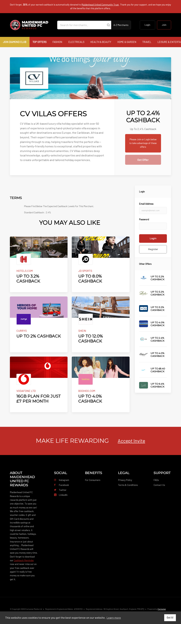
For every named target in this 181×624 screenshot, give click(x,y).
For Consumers (92, 480)
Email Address (146, 203)
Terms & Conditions (128, 485)
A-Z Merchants (120, 25)
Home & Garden (126, 41)
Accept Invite (131, 440)
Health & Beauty (100, 41)
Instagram (64, 480)
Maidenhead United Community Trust (100, 4)
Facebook (64, 485)
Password (144, 219)
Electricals (76, 41)
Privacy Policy (125, 480)
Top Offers (39, 41)
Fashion (57, 41)
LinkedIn (63, 494)
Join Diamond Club (14, 41)
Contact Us (159, 485)
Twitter (62, 490)
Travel (146, 41)
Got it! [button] (170, 617)
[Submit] (108, 25)
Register (153, 249)
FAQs (156, 480)
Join (164, 24)
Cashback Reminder (24, 560)
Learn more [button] (114, 617)
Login (147, 24)
